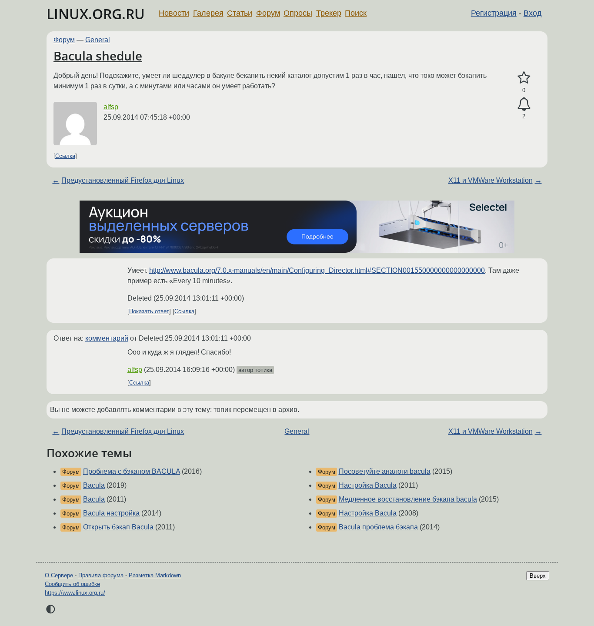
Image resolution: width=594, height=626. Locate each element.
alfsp (110, 106)
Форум (268, 13)
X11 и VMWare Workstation (490, 180)
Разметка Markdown (155, 575)
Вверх (538, 575)
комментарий (106, 338)
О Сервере (59, 575)
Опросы (298, 13)
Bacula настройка (111, 513)
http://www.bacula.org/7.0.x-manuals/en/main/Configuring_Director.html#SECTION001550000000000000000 (317, 270)
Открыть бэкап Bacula (118, 527)
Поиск (356, 13)
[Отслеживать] (524, 104)
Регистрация (494, 13)
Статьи (239, 13)
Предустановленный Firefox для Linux (122, 180)
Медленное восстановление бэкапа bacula (408, 499)
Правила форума (100, 575)
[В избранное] (524, 78)
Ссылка (65, 156)
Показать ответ (149, 311)
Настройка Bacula (368, 485)
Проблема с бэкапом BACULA (131, 471)
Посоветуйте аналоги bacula (384, 471)
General (97, 40)
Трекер (328, 13)
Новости (174, 13)
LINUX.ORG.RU (96, 13)
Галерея (208, 13)
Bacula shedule (97, 55)
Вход (533, 13)
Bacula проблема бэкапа (378, 527)
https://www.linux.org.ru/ (75, 592)
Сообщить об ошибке (72, 584)
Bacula (94, 485)
